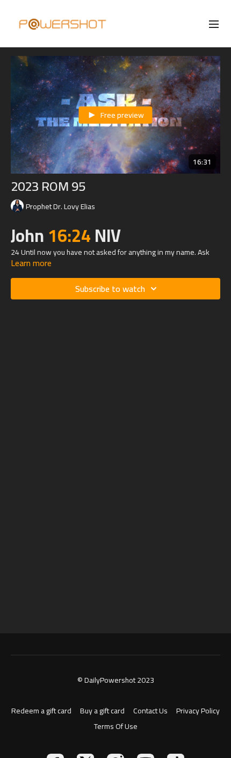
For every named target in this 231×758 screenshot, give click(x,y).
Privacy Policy (198, 711)
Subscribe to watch (110, 289)
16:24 (71, 235)
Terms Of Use (116, 726)
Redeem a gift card (41, 711)
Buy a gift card (102, 711)
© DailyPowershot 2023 (115, 680)
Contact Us (150, 711)
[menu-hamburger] (213, 24)
